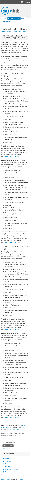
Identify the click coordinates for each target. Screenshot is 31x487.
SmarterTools (20, 479)
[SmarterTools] (10, 10)
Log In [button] (28, 2)
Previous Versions (6, 31)
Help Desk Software (6, 479)
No (11, 445)
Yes (5, 445)
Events (24, 31)
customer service (15, 429)
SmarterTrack (16, 31)
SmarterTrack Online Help (11, 156)
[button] (22, 2)
